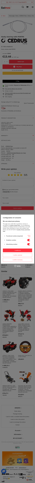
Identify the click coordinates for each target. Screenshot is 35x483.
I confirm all (18, 250)
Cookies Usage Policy (15, 225)
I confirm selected (17, 255)
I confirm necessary (17, 259)
